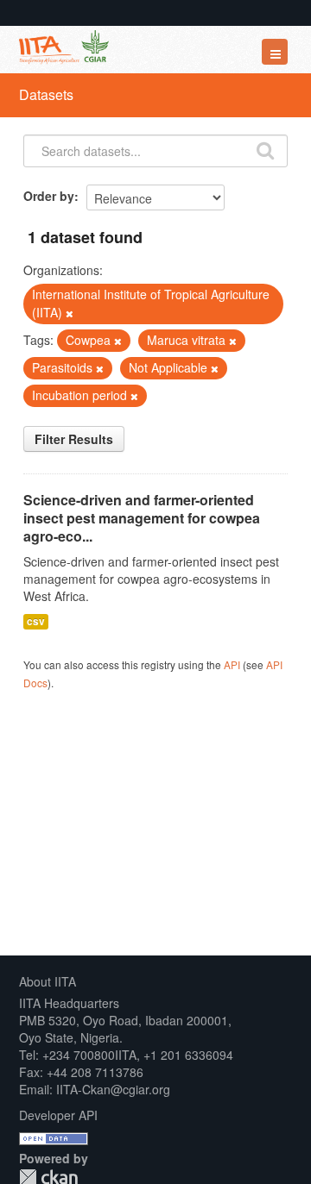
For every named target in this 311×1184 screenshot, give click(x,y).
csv (36, 621)
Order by (48, 195)
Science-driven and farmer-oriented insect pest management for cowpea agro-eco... (141, 518)
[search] (265, 149)
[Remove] (69, 313)
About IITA (47, 981)
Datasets (46, 94)
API (232, 664)
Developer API (58, 1115)
